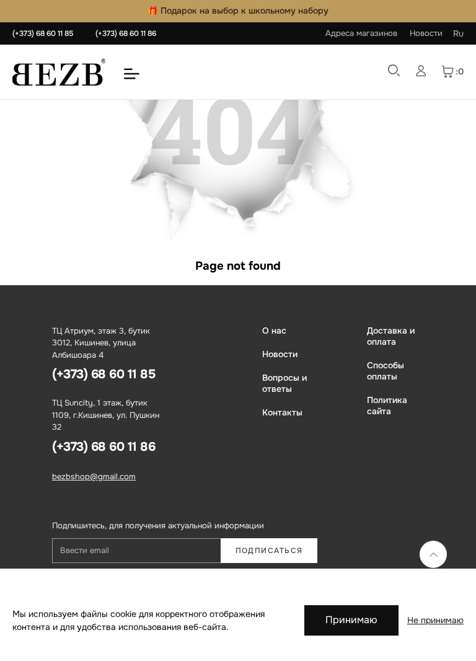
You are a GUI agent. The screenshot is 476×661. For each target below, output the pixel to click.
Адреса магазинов (361, 33)
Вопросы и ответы (284, 383)
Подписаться (269, 551)
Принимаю (351, 619)
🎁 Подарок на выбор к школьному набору (238, 10)
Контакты (282, 412)
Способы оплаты (385, 371)
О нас (274, 330)
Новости (426, 33)
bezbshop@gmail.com (94, 476)
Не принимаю (435, 620)
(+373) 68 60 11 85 (42, 33)
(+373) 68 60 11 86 (125, 33)
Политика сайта (387, 405)
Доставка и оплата (391, 336)
